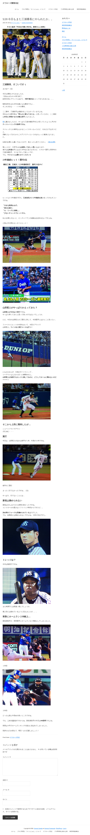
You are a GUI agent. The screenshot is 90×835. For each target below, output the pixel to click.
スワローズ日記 (15, 737)
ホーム (64, 37)
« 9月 (63, 90)
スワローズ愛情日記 (10, 3)
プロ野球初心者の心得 (69, 46)
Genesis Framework (50, 828)
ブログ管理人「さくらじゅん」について (74, 40)
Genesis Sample (38, 828)
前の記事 (52, 142)
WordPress (59, 828)
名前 (5, 780)
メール (6, 790)
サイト (5, 799)
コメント (7, 757)
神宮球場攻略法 (67, 25)
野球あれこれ (66, 28)
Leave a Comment (27, 23)
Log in (64, 828)
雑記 (63, 31)
